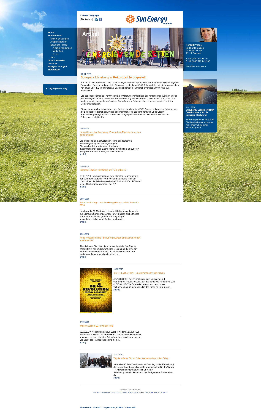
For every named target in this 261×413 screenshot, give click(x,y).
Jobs (52, 57)
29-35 (118, 392)
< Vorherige (105, 392)
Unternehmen (55, 35)
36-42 (124, 392)
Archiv (56, 54)
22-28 (113, 392)
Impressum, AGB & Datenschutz (120, 407)
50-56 (136, 392)
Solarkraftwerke (56, 60)
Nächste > (155, 392)
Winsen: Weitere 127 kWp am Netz (96, 326)
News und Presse (58, 45)
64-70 (147, 392)
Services (52, 63)
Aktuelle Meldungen (62, 48)
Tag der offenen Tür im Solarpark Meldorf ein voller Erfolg (140, 358)
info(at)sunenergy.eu (196, 66)
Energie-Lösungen (57, 66)
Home (51, 32)
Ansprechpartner (58, 42)
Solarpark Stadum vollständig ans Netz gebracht (103, 170)
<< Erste (96, 392)
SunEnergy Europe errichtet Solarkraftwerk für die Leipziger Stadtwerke (200, 112)
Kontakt (97, 407)
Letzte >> (164, 392)
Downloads (85, 407)
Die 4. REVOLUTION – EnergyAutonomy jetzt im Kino (139, 273)
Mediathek (58, 51)
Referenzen (54, 69)
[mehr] (83, 154)
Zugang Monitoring (57, 88)
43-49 (130, 392)
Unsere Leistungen (59, 39)
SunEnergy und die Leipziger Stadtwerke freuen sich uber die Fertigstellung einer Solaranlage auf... (200, 123)
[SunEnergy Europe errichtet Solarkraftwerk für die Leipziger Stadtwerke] (200, 91)
